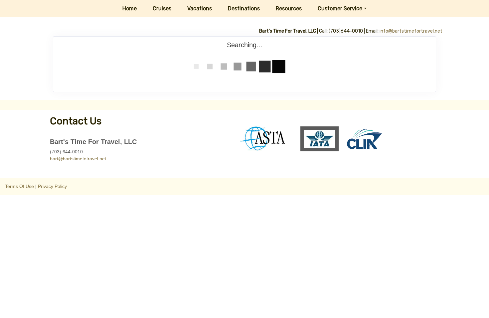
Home (129, 8)
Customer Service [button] (340, 8)
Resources (289, 8)
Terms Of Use (19, 186)
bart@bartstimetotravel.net (78, 158)
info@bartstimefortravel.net (411, 31)
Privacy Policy (52, 186)
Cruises (162, 8)
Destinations (244, 8)
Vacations (199, 8)
